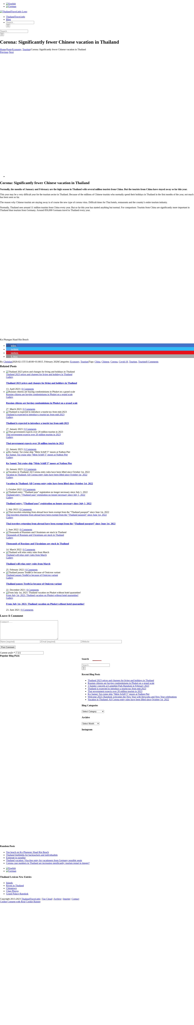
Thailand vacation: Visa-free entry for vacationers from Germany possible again (44, 860)
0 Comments (152, 361)
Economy (74, 361)
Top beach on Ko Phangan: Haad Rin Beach (27, 852)
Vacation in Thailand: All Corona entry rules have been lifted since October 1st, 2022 (46, 474)
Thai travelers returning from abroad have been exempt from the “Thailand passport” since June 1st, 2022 (56, 515)
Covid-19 (123, 361)
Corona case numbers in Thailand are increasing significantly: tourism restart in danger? (48, 863)
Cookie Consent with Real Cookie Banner (20, 901)
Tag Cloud (47, 899)
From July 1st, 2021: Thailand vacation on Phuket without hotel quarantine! (42, 595)
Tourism (84, 361)
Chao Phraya (12, 891)
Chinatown (11, 888)
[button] (11, 345)
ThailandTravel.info (30, 899)
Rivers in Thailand (15, 885)
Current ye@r (7, 652)
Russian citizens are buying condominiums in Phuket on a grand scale (39, 394)
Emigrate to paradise (16, 857)
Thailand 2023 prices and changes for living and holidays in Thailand (39, 374)
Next (11, 52)
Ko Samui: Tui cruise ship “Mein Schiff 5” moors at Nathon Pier (37, 454)
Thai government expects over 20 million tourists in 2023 (33, 434)
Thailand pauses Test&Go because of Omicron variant (32, 575)
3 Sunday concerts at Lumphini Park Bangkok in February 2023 (118, 686)
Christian (7, 361)
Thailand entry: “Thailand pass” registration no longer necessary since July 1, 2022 (45, 495)
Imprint (66, 899)
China (97, 361)
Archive (57, 899)
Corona (114, 361)
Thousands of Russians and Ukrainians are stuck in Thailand (35, 535)
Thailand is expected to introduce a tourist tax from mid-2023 (35, 414)
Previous (4, 52)
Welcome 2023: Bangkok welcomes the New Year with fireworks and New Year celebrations (132, 697)
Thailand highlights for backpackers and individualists (32, 855)
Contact (75, 899)
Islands (9, 883)
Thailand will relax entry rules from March (26, 555)
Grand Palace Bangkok (17, 893)
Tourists (142, 361)
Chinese (105, 361)
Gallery (9, 377)
